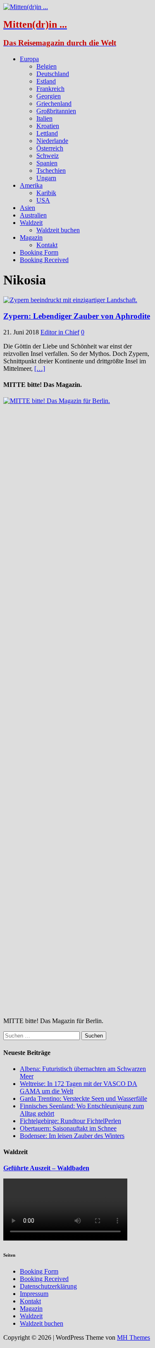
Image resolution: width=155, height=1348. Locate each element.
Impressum (34, 1293)
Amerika (31, 185)
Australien (33, 215)
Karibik (46, 192)
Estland (46, 81)
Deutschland (52, 73)
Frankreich (50, 88)
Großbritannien (56, 111)
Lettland (47, 133)
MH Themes (133, 1337)
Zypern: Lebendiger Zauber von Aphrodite (76, 316)
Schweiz (47, 155)
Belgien (46, 66)
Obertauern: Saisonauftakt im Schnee (68, 1128)
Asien (27, 207)
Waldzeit (31, 222)
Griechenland (54, 103)
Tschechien (51, 170)
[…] (39, 368)
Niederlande (52, 140)
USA (43, 200)
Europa (29, 58)
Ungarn (46, 177)
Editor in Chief (60, 332)
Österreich (49, 148)
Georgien (48, 96)
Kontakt (46, 244)
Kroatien (47, 125)
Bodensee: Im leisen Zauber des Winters (72, 1135)
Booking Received (44, 259)
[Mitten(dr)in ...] (25, 6)
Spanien (46, 163)
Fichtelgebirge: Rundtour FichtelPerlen (70, 1120)
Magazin (31, 237)
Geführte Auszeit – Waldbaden (46, 1167)
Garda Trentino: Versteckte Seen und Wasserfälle (83, 1098)
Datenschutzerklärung (48, 1286)
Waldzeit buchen (58, 230)
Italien (44, 118)
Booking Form (39, 252)
